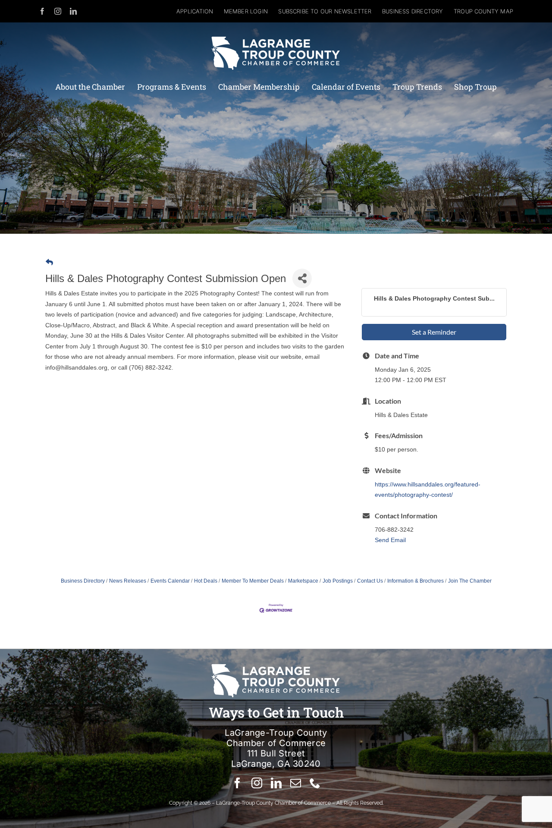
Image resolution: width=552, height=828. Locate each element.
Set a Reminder (434, 332)
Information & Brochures (415, 581)
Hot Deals (205, 581)
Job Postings (338, 581)
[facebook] (42, 11)
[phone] (315, 783)
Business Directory (83, 581)
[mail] (295, 783)
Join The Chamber (470, 581)
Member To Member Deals (253, 581)
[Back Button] (49, 262)
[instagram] (57, 11)
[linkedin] (73, 11)
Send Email (390, 539)
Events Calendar (170, 581)
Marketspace (303, 581)
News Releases (127, 581)
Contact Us (370, 581)
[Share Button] (302, 278)
